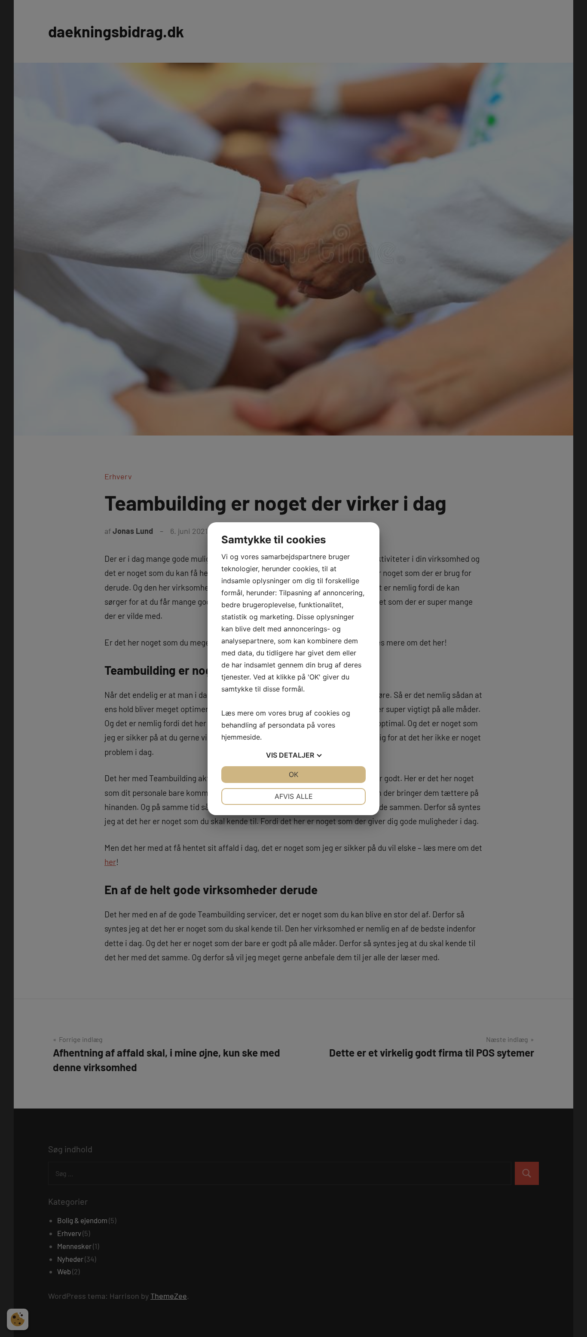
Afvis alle (294, 796)
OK (293, 774)
